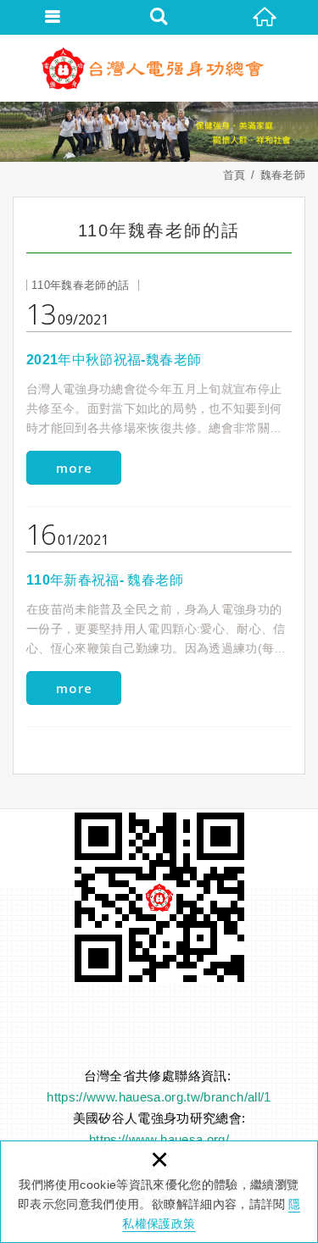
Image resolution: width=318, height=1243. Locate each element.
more (74, 467)
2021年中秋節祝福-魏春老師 (159, 394)
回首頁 (265, 17)
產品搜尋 (159, 17)
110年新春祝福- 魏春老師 (159, 614)
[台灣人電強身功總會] (159, 67)
